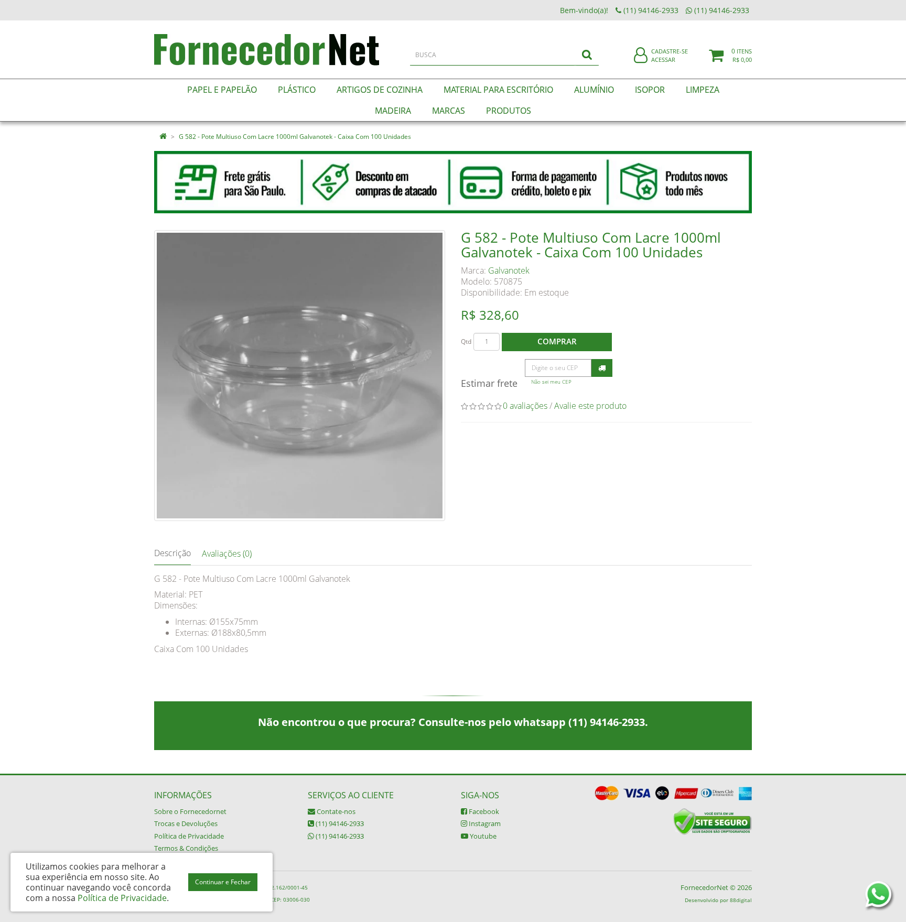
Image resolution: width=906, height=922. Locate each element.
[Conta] (641, 55)
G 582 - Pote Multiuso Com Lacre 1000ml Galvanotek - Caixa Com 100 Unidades (295, 136)
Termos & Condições (186, 848)
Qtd (466, 341)
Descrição (172, 553)
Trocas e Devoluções (186, 823)
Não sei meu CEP (551, 381)
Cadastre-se (669, 51)
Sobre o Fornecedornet (190, 811)
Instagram (484, 823)
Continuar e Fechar (223, 881)
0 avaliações (525, 405)
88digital (741, 900)
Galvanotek (509, 270)
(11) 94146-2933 (339, 823)
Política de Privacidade (189, 836)
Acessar (663, 59)
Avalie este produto (590, 405)
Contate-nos (335, 811)
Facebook (483, 811)
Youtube (482, 836)
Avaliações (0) (227, 553)
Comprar (557, 341)
